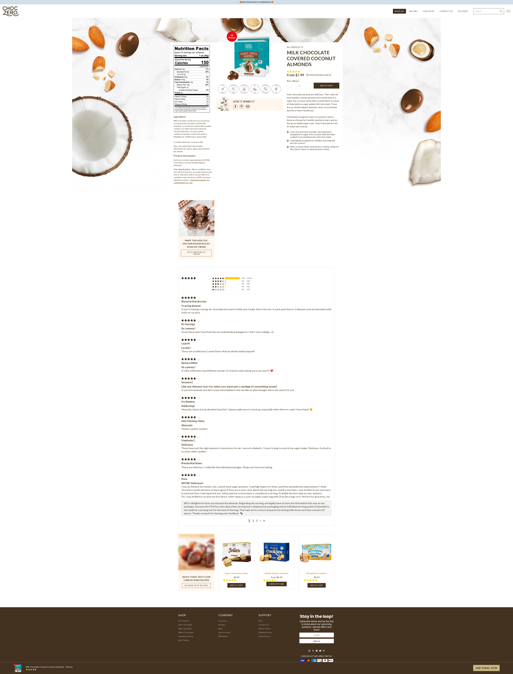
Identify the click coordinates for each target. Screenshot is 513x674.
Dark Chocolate (185, 625)
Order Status (264, 636)
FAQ (261, 621)
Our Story (428, 11)
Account (463, 11)
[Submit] (501, 11)
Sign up (316, 641)
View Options (276, 584)
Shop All (399, 11)
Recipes (413, 11)
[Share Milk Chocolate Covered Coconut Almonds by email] (247, 106)
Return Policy (265, 628)
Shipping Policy (265, 632)
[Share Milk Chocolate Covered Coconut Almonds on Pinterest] (241, 106)
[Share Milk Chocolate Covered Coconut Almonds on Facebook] (235, 106)
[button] (293, 71)
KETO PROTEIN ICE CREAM (196, 253)
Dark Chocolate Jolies (236, 573)
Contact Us (446, 11)
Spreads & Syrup (185, 636)
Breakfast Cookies (317, 573)
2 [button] (253, 520)
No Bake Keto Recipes (196, 585)
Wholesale (223, 636)
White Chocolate (186, 632)
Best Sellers (183, 640)
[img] (188, 297)
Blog (220, 628)
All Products (183, 621)
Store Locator (224, 632)
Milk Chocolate (185, 628)
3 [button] (256, 520)
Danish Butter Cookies (276, 573)
